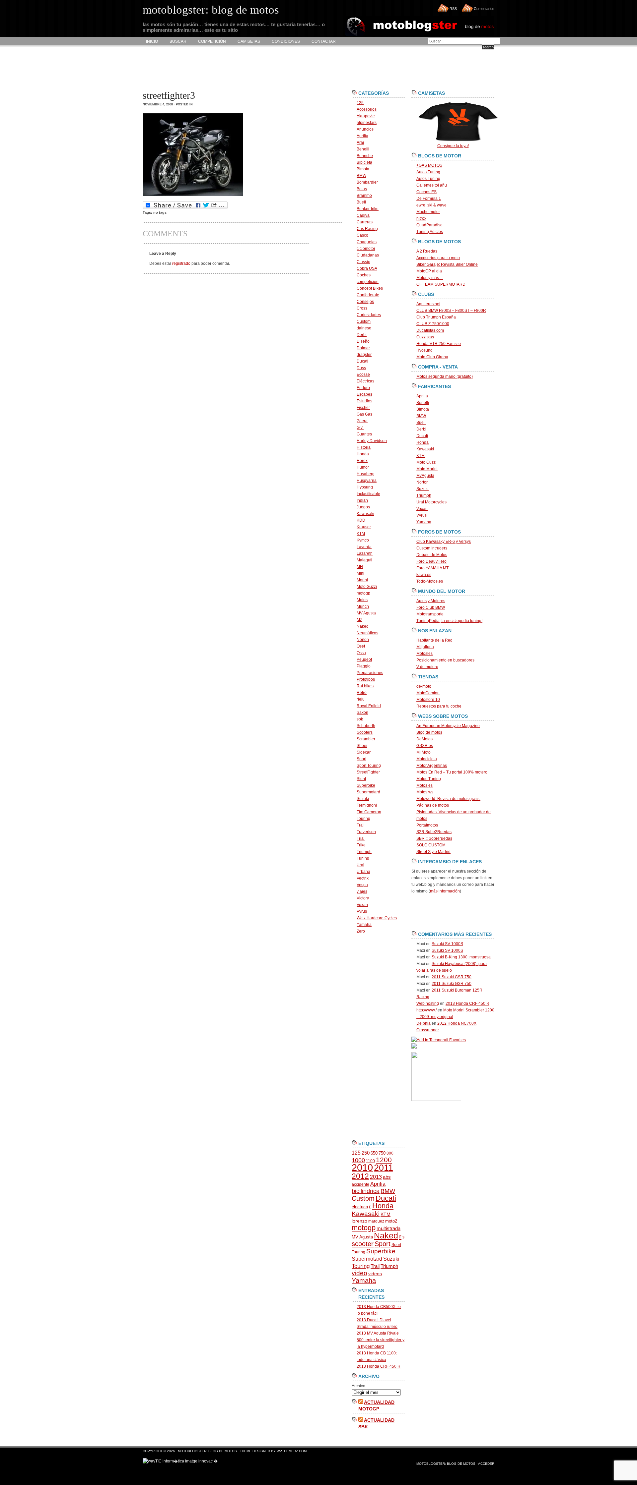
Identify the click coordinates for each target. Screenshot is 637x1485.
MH (360, 566)
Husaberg (366, 474)
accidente (360, 1184)
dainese (364, 328)
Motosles (424, 653)
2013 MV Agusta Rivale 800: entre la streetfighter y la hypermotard (380, 1340)
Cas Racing (367, 228)
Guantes (364, 434)
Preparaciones (370, 672)
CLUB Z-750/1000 (432, 323)
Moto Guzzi (367, 586)
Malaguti (364, 560)
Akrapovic (366, 116)
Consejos (365, 301)
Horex (362, 460)
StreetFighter (368, 772)
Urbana (363, 871)
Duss (361, 368)
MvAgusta (425, 475)
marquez (376, 1221)
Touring (363, 818)
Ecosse (363, 374)
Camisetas (249, 41)
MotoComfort (428, 693)
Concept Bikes (370, 288)
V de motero (427, 666)
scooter (363, 1243)
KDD (361, 520)
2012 (360, 1176)
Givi (360, 427)
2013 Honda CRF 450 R (378, 1366)
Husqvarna (367, 480)
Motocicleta (426, 759)
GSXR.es (424, 745)
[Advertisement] (263, 68)
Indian (362, 500)
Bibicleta (364, 162)
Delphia (423, 1023)
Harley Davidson (372, 440)
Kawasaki (365, 513)
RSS (453, 9)
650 (374, 1153)
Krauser (364, 527)
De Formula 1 (428, 198)
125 (360, 102)
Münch (363, 606)
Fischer (363, 407)
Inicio (152, 41)
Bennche (365, 155)
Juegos (363, 507)
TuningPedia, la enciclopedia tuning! (449, 620)
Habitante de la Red (434, 640)
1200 (384, 1160)
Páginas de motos (432, 805)
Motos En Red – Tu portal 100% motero (451, 772)
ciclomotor (366, 248)
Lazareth (365, 553)
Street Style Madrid (433, 851)
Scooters (365, 732)
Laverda (364, 546)
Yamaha (364, 924)
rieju (361, 699)
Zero (361, 931)
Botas (362, 189)
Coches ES (426, 192)
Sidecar (364, 752)
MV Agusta (366, 613)
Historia (364, 447)
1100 (370, 1161)
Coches (364, 275)
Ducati (362, 361)
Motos (362, 600)
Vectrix (363, 878)
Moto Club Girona (432, 357)
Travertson (366, 831)
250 (366, 1153)
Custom (364, 321)
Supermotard (368, 792)
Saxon (362, 712)
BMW (361, 175)
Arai (360, 142)
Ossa (361, 653)
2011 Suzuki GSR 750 (451, 977)
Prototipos (366, 679)
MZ (359, 619)
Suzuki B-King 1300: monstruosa (461, 957)
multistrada (388, 1228)
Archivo (358, 1386)
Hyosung (365, 487)
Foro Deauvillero (431, 561)
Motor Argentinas (431, 765)
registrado (181, 263)
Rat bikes (365, 686)
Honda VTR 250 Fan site (438, 343)
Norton (363, 639)
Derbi (362, 334)
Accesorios (367, 109)
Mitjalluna (425, 647)
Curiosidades (369, 315)
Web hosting (427, 1003)
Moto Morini (427, 469)
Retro (362, 692)
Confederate (368, 295)
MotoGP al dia (429, 271)
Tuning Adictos (429, 231)
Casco (362, 235)
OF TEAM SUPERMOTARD (440, 284)
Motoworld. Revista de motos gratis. (448, 798)
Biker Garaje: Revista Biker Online (447, 264)
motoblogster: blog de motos (208, 1451)
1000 (358, 1160)
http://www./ (426, 1010)
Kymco (363, 540)
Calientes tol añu (431, 185)
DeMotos (424, 739)
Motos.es (424, 785)
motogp (363, 593)
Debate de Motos (431, 554)
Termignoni (367, 805)
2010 (362, 1167)
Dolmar (363, 348)
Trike (361, 845)
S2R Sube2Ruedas (434, 831)
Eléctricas (365, 381)
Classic (363, 261)
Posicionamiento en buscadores (445, 660)
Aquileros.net (428, 304)
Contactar (324, 41)
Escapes (364, 394)
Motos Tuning (428, 778)
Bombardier (367, 182)
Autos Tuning (428, 172)
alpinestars (367, 122)
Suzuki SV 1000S (447, 944)
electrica (360, 1206)
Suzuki (363, 798)
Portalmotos (427, 825)
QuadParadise (429, 225)
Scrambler (366, 739)
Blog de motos (429, 732)
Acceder (486, 1463)
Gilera (362, 421)
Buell (361, 202)
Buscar (178, 41)
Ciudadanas (368, 255)
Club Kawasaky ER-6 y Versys (443, 541)
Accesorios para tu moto (438, 258)
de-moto (423, 686)
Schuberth (366, 725)
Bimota (363, 169)
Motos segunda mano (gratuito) (444, 376)
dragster (364, 354)
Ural (360, 865)
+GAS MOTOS (429, 165)
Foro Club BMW (430, 607)
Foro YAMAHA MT (432, 568)
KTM (361, 533)
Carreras (365, 222)
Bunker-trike (368, 208)
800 (390, 1153)
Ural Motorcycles (431, 502)
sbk (360, 719)
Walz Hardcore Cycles (377, 918)
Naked (363, 626)
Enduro (363, 387)
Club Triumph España (436, 317)
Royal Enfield (369, 706)
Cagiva (363, 215)
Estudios (364, 401)
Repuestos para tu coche (438, 706)
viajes (362, 891)
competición (368, 281)
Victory (363, 898)
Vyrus (362, 911)
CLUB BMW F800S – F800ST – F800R (451, 310)
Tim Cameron (369, 812)
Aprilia (362, 136)
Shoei (362, 745)
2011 (383, 1168)
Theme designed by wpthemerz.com (273, 1451)
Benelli (363, 149)
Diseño (363, 341)
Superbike (366, 785)
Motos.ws (424, 792)
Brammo (364, 195)
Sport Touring (369, 765)
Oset (361, 646)
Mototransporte (430, 614)
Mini (360, 573)
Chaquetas (367, 242)
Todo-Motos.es (429, 581)
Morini (362, 580)
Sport (361, 759)
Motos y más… (429, 277)
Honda (363, 454)
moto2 (391, 1221)
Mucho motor (428, 211)
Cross (362, 308)
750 (382, 1153)
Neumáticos (367, 633)
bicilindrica (366, 1191)
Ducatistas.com (430, 330)
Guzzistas (425, 337)
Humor (363, 467)
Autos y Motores (430, 601)
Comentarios (484, 9)
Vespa (362, 885)
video (359, 1273)
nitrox (421, 218)
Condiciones (286, 41)
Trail (361, 825)
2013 (376, 1177)
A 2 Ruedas (426, 251)
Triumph (364, 851)
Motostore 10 (428, 699)
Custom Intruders (431, 548)
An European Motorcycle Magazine (448, 725)
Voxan (362, 904)
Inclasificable (368, 493)
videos (375, 1273)
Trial (361, 838)
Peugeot (364, 659)
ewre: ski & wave (431, 205)
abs (387, 1177)
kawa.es (423, 574)
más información (445, 891)
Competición (212, 41)
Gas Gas (364, 414)
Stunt (361, 778)
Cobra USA (367, 268)
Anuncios (365, 129)
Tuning (363, 858)
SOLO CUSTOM (431, 845)
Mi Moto (423, 752)
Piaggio (364, 666)
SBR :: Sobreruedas (434, 838)
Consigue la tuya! (453, 145)
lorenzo (359, 1221)
